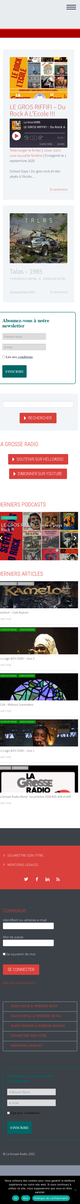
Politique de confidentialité (51, 1198)
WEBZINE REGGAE (27, 629)
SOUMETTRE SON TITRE (25, 855)
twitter (26, 879)
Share (61, 144)
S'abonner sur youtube (40, 473)
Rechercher (40, 418)
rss (58, 879)
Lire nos (19, 357)
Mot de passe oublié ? (19, 982)
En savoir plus (58, 189)
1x (33, 137)
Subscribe (45, 144)
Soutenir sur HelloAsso (40, 459)
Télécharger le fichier (25, 150)
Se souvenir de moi (20, 954)
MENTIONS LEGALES (22, 864)
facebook (37, 879)
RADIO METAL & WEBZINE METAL (36, 1016)
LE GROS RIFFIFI (9, 518)
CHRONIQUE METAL (23, 279)
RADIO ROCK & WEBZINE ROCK (34, 1006)
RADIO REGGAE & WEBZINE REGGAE (38, 1026)
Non (25, 1198)
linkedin (47, 879)
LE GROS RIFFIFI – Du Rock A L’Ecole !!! (38, 110)
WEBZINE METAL (54, 279)
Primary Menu (71, 7)
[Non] (75, 1190)
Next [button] (75, 538)
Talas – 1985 (26, 271)
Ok (15, 1198)
